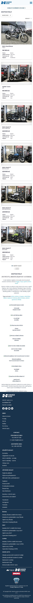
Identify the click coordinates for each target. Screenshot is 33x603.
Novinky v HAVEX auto (8, 494)
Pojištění (4, 481)
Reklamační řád (7, 562)
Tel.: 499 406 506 (16, 446)
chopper (21, 296)
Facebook (5, 500)
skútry (12, 296)
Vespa (21, 281)
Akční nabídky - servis (9, 461)
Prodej (4, 419)
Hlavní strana (6, 416)
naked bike (27, 296)
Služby (4, 423)
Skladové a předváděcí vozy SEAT (12, 530)
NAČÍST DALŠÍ (17, 266)
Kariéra (4, 465)
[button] (28, 19)
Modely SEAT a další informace (11, 528)
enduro (17, 296)
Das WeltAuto (6, 491)
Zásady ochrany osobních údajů (16, 596)
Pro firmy (5, 426)
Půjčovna (16, 587)
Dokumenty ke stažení (9, 497)
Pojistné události (7, 473)
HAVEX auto (5, 428)
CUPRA (4, 538)
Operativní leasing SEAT (9, 535)
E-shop (21, 587)
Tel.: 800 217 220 (16, 437)
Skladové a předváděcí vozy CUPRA (13, 544)
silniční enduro (21, 298)
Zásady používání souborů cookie (12, 557)
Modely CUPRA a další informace (12, 541)
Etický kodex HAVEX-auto (10, 565)
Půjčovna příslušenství (9, 475)
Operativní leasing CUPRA (10, 549)
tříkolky (19, 299)
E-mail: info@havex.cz (16, 440)
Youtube (4, 505)
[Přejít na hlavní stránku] (6, 3)
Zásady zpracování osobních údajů (12, 555)
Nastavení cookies (7, 560)
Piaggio (17, 281)
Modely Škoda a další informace (11, 515)
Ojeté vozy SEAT (7, 533)
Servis (4, 421)
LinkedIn (4, 507)
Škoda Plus (5, 488)
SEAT (3, 525)
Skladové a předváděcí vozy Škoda (12, 517)
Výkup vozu (5, 463)
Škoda (4, 511)
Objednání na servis (8, 456)
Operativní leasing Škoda (9, 522)
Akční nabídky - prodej (9, 458)
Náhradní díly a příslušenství (10, 478)
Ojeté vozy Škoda (7, 520)
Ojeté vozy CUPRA (7, 546)
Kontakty (5, 453)
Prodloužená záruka (8, 486)
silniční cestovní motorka (10, 298)
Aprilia (25, 281)
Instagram (5, 502)
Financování (6, 484)
